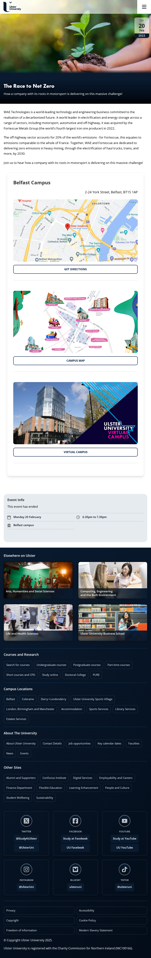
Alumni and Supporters (20, 777)
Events (23, 752)
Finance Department (18, 787)
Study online (49, 674)
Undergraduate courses (50, 664)
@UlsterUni (24, 846)
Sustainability (43, 797)
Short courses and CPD (19, 674)
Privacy (10, 910)
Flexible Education (49, 787)
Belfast (9, 698)
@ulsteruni (123, 886)
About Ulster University (21, 743)
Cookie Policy (87, 920)
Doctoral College (74, 674)
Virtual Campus (50, 451)
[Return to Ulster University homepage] (12, 7)
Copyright (12, 920)
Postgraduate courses (86, 664)
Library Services (124, 708)
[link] (38, 580)
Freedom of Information (21, 930)
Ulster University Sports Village (92, 699)
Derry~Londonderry (52, 698)
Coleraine (26, 698)
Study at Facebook (75, 838)
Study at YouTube (124, 838)
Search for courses (18, 665)
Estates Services (15, 718)
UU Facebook (75, 847)
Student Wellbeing (16, 797)
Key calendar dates (109, 743)
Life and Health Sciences (22, 633)
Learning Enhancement (82, 787)
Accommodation (70, 708)
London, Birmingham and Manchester (30, 709)
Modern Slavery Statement (96, 930)
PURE (96, 675)
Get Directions (50, 268)
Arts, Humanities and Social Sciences (30, 591)
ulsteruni (75, 887)
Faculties (133, 743)
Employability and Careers (114, 777)
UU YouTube (124, 847)
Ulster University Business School (102, 633)
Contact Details (52, 743)
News (8, 752)
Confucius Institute (53, 777)
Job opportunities (80, 743)
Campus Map (49, 359)
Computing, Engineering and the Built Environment (98, 593)
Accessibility (86, 910)
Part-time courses (117, 664)
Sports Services (97, 708)
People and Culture (116, 787)
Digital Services (81, 777)
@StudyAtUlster (26, 838)
